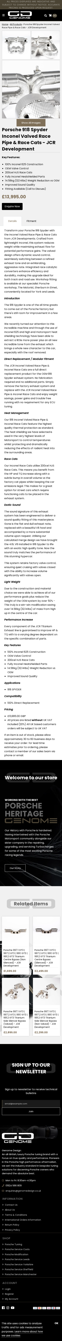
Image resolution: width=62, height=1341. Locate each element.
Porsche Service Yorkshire (18, 1264)
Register (9, 1294)
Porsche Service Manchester (20, 1274)
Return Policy (11, 1224)
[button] (46, 15)
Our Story (15, 868)
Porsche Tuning (13, 1244)
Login (7, 1289)
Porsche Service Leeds (17, 1259)
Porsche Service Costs (17, 1249)
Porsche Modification (16, 1254)
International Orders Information (22, 1219)
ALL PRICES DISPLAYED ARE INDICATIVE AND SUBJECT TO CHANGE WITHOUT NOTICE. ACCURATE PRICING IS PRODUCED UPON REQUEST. (31, 4)
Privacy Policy (12, 1229)
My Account (11, 1299)
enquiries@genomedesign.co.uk (23, 1190)
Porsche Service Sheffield (18, 1269)
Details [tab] (12, 221)
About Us (9, 1209)
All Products (16, 24)
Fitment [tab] (31, 221)
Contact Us (10, 1204)
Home (5, 24)
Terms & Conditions (15, 1214)
